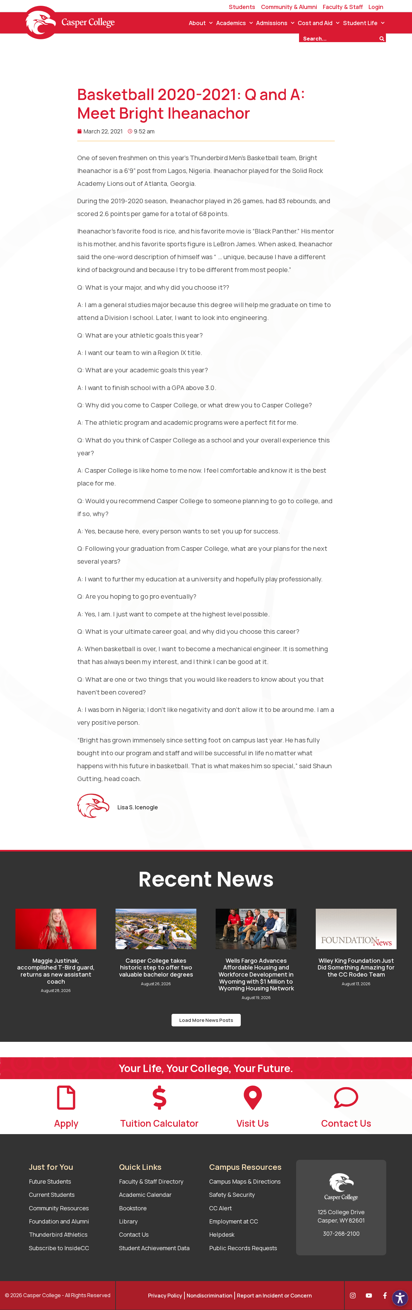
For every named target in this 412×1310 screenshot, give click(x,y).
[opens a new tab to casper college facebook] (386, 1295)
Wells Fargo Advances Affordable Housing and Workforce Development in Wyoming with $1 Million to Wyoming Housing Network (256, 974)
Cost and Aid (315, 23)
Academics (231, 23)
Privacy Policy (165, 1295)
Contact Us (346, 1123)
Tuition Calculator (159, 1123)
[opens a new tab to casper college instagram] (354, 1295)
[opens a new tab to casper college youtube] (370, 1295)
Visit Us (253, 1123)
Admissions (271, 23)
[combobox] (339, 37)
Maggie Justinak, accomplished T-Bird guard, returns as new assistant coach (56, 971)
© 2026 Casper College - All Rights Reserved (57, 1295)
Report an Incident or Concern (274, 1295)
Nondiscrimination (209, 1295)
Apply (66, 1123)
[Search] (382, 37)
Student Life (360, 23)
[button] (206, 1020)
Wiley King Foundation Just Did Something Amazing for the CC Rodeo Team (356, 967)
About (197, 23)
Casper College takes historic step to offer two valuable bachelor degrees (156, 967)
